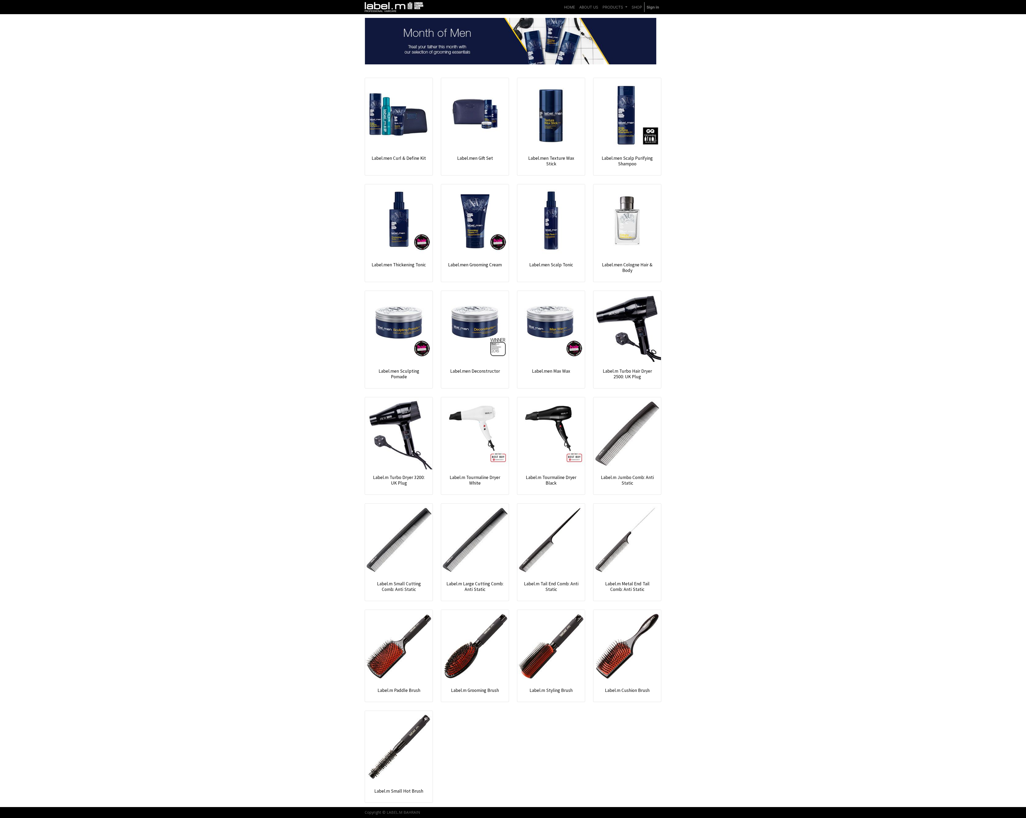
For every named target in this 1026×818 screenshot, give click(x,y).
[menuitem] (569, 7)
